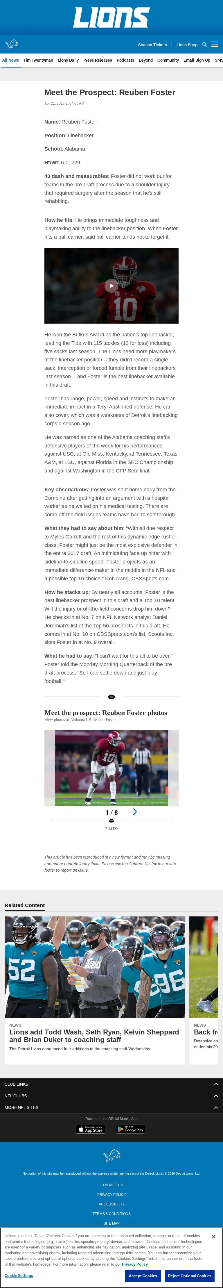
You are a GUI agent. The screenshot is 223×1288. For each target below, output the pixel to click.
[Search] (204, 44)
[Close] (213, 1236)
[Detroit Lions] (111, 1164)
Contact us (111, 1193)
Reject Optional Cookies (189, 1276)
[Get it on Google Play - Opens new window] (130, 1140)
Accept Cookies (143, 1276)
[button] (111, 286)
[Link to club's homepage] (12, 42)
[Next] (134, 819)
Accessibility (111, 1212)
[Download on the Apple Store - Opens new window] (90, 1138)
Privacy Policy (111, 1202)
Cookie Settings (19, 1275)
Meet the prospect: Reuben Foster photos (100, 716)
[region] (111, 1258)
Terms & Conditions (111, 1221)
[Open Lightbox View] (111, 792)
